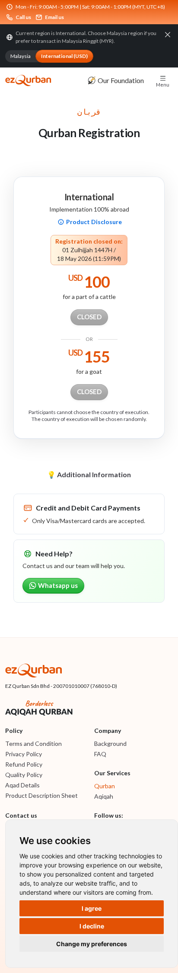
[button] (163, 81)
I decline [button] (91, 926)
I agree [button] (92, 908)
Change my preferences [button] (91, 943)
